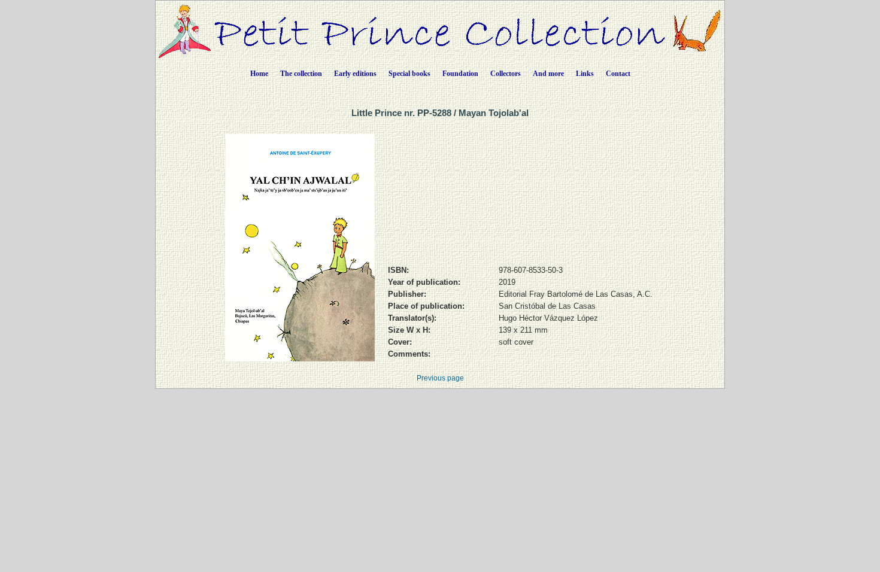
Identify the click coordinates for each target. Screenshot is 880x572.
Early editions (355, 73)
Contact (618, 73)
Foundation (460, 73)
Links (585, 73)
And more (548, 73)
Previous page (440, 378)
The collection (301, 73)
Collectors (505, 73)
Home (259, 73)
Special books (409, 73)
